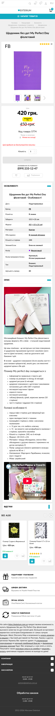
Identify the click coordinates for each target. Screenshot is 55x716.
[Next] (51, 515)
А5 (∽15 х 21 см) (35, 225)
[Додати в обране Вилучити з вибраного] (16, 175)
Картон (32, 230)
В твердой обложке (37, 235)
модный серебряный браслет (27, 643)
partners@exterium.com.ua (27, 683)
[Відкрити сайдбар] (3, 2)
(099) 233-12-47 (28, 168)
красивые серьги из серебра (27, 649)
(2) (51, 44)
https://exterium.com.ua (18, 625)
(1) (41, 553)
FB (30, 209)
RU (51, 3)
